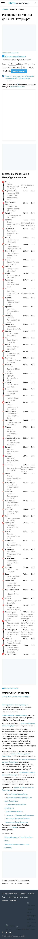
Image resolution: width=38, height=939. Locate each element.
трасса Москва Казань (14, 811)
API (10, 897)
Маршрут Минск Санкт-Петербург (14, 715)
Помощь (5, 900)
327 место (13, 827)
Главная (5, 9)
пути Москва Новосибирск (17, 794)
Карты (15, 897)
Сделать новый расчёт (10, 53)
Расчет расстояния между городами (15, 705)
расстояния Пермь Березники (17, 822)
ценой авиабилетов (17, 87)
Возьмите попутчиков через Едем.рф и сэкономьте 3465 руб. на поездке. (19, 77)
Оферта (31, 894)
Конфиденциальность (10, 894)
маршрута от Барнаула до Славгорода (20, 815)
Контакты (13, 900)
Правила (23, 894)
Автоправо (24, 897)
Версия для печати (11, 688)
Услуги (4, 897)
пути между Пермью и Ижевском (18, 818)
